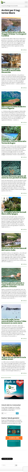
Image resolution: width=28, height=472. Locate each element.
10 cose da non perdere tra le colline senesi (13, 358)
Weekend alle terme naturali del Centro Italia (13, 249)
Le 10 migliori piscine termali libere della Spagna (13, 213)
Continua (24, 50)
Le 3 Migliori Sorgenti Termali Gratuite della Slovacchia (10, 70)
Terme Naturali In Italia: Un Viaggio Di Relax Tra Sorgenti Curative (13, 34)
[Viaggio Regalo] (14, 389)
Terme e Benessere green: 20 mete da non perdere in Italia (13, 177)
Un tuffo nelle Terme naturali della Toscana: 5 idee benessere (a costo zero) (13, 321)
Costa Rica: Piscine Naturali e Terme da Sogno (13, 142)
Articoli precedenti (6, 377)
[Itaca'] (14, 436)
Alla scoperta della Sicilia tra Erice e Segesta (13, 107)
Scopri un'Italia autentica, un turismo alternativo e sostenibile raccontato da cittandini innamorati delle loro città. (11, 421)
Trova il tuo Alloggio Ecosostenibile (9, 5)
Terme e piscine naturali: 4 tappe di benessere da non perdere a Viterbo (12, 285)
